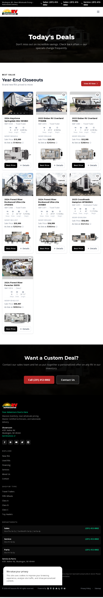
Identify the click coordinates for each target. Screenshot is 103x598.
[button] (17, 154)
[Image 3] (17, 113)
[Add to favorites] (30, 95)
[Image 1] (11, 113)
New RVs (6, 456)
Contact (5, 478)
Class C (5, 509)
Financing (6, 465)
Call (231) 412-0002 (39, 379)
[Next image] (31, 103)
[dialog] (32, 581)
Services (5, 469)
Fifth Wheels (7, 496)
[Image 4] (21, 113)
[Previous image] (4, 103)
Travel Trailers (8, 491)
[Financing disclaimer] (23, 143)
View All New (89, 83)
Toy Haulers (7, 514)
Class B (5, 505)
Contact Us (68, 379)
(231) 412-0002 (92, 528)
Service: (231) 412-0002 (92, 3)
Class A (5, 500)
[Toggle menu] (98, 11)
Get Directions (7, 436)
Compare (27, 99)
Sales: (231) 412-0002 (50, 3)
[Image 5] (24, 113)
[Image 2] (14, 113)
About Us (6, 474)
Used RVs (6, 460)
